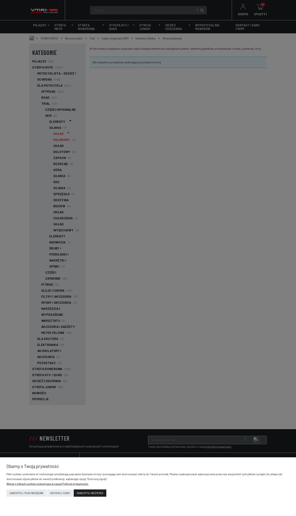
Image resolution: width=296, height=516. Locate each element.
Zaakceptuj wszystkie (90, 493)
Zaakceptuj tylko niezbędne (26, 493)
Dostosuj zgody (60, 493)
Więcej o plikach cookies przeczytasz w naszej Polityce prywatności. (47, 483)
